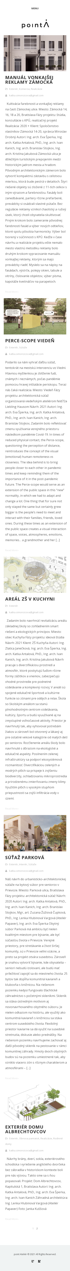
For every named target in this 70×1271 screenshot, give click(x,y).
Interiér (23, 864)
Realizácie (36, 89)
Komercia (24, 89)
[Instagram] (33, 1261)
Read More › (12, 291)
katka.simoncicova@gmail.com (26, 95)
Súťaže (23, 347)
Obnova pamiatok (29, 1138)
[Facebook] (39, 1261)
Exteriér (13, 89)
